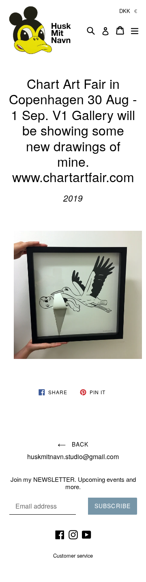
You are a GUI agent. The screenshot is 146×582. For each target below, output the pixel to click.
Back (79, 444)
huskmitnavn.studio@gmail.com (73, 456)
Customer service (73, 555)
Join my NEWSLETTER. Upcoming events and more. (73, 483)
